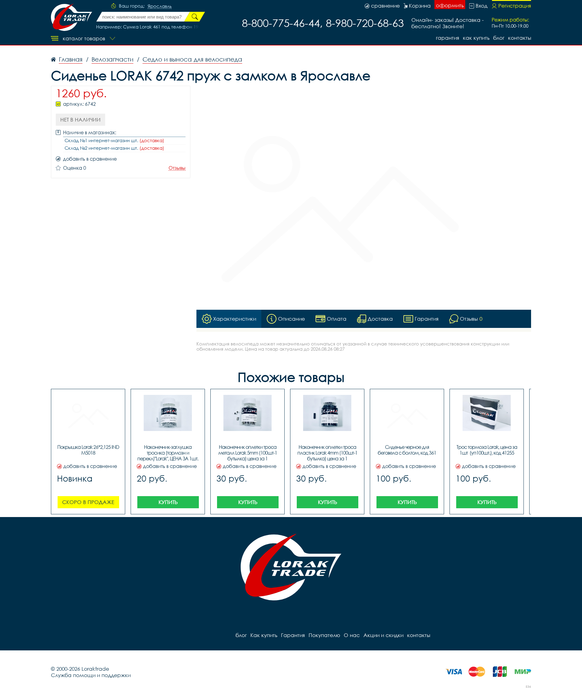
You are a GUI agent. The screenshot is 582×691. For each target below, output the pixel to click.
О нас (352, 635)
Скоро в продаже (88, 502)
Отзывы (177, 168)
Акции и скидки (383, 635)
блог (498, 38)
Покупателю (324, 635)
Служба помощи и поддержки (91, 675)
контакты (519, 38)
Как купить (476, 38)
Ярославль (160, 6)
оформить (450, 5)
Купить (168, 502)
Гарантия (447, 38)
